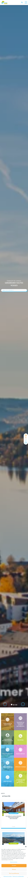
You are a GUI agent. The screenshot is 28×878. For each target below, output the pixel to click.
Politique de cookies (8, 876)
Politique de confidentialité (18, 876)
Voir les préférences (14, 873)
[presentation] (5, 704)
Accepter (14, 865)
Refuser (14, 869)
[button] (26, 846)
